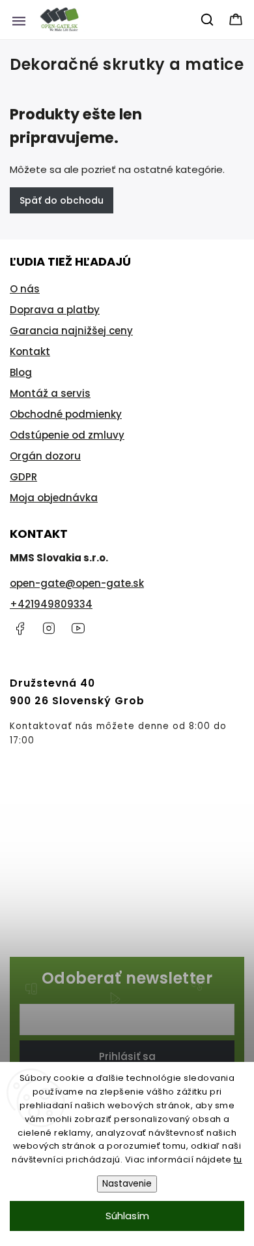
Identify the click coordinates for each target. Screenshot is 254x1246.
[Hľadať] (207, 19)
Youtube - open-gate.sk (78, 628)
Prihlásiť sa (127, 1056)
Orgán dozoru (45, 456)
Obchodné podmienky (66, 414)
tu (238, 1159)
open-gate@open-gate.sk (77, 583)
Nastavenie (127, 1183)
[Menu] (19, 20)
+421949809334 (51, 604)
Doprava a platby (55, 310)
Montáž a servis (50, 393)
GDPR (23, 477)
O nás (25, 289)
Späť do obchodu (62, 200)
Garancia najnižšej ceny (71, 330)
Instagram (49, 628)
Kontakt (30, 351)
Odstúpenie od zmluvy (67, 435)
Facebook (19, 628)
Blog (21, 372)
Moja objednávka (54, 498)
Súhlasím (127, 1216)
